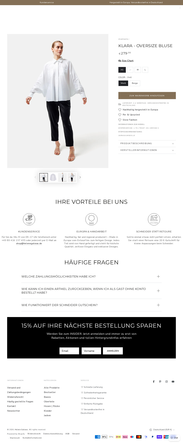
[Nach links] (35, 177)
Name (84, 344)
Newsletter (13, 410)
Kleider (48, 410)
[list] (91, 230)
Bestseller (50, 392)
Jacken (47, 415)
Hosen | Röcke (52, 406)
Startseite (123, 39)
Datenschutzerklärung (53, 434)
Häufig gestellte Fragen (20, 401)
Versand (75, 434)
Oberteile (49, 401)
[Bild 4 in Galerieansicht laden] (72, 177)
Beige (135, 83)
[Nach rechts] (80, 177)
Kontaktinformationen (32, 438)
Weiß (123, 83)
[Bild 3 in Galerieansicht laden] (62, 177)
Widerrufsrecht (15, 397)
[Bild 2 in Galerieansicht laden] (53, 177)
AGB (67, 434)
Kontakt (11, 406)
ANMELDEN (113, 350)
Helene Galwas (21, 429)
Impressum (15, 438)
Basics (47, 397)
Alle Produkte (51, 387)
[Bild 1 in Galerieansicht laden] (43, 177)
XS (123, 70)
